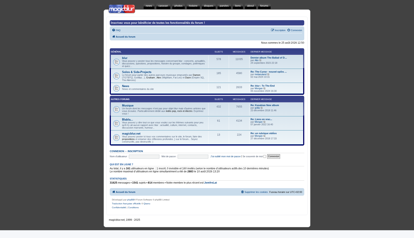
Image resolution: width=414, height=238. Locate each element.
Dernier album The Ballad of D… (269, 57)
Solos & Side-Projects (136, 72)
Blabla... (127, 119)
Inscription (135, 151)
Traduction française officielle (126, 203)
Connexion (117, 151)
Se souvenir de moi (253, 156)
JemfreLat (210, 182)
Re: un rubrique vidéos (264, 133)
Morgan (259, 88)
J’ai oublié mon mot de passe (225, 156)
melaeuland (261, 74)
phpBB (130, 199)
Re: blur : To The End (263, 85)
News (125, 86)
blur (124, 58)
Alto (257, 60)
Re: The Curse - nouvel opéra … (269, 71)
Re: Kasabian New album (265, 105)
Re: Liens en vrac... (261, 119)
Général (116, 52)
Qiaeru (147, 203)
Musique (127, 105)
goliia (257, 107)
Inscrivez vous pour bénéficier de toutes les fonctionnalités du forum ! (158, 22)
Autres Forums (120, 99)
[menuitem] (116, 30)
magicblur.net (131, 133)
